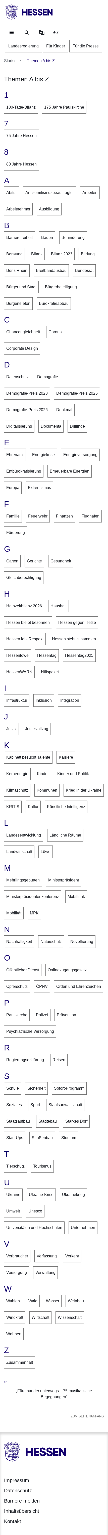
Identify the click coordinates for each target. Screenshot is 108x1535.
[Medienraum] (42, 32)
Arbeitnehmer (18, 209)
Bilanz (36, 254)
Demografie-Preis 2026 (27, 410)
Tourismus (42, 1166)
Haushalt (58, 606)
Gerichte (34, 561)
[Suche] (27, 32)
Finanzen (64, 516)
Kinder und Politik (73, 774)
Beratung (14, 254)
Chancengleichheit (23, 332)
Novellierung (81, 941)
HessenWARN (19, 672)
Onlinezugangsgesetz (67, 970)
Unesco (35, 1211)
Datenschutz (17, 377)
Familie (13, 516)
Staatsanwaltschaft (65, 1105)
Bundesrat (84, 270)
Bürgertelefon (18, 303)
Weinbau (76, 1301)
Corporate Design (22, 348)
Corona (55, 332)
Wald (32, 1301)
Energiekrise (43, 455)
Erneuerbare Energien (69, 471)
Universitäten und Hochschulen (34, 1227)
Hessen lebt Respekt (24, 639)
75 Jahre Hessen (21, 136)
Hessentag (47, 655)
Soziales (14, 1105)
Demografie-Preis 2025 (77, 393)
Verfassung (47, 1256)
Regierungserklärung (25, 1060)
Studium (68, 1138)
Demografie (47, 377)
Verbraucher (17, 1256)
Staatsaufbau (18, 1121)
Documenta (51, 426)
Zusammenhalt (19, 1362)
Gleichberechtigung (23, 577)
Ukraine (13, 1195)
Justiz (11, 729)
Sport (35, 1105)
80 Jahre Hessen (21, 164)
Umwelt (13, 1211)
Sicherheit (36, 1088)
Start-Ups (14, 1138)
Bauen (47, 237)
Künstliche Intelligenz (66, 807)
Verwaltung (45, 1272)
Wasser (52, 1301)
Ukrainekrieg (73, 1195)
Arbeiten (89, 192)
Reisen (58, 1060)
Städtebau (47, 1121)
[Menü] (12, 32)
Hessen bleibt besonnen (28, 622)
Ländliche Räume (65, 835)
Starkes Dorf (76, 1121)
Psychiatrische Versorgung (30, 1031)
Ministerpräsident (63, 880)
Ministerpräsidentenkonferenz (32, 896)
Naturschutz (51, 941)
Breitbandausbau (51, 270)
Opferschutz (17, 986)
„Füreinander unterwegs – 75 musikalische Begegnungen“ (54, 1394)
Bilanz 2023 (61, 254)
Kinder (43, 774)
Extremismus (39, 488)
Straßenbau (42, 1138)
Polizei (42, 1015)
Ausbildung (49, 209)
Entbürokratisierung (23, 471)
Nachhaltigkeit (19, 941)
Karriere (66, 757)
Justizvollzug (36, 729)
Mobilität (13, 913)
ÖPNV (42, 986)
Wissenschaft (70, 1317)
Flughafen (90, 516)
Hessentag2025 (79, 655)
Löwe (45, 852)
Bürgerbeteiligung (61, 287)
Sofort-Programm (69, 1088)
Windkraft (14, 1317)
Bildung (88, 254)
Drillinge (77, 426)
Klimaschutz (17, 790)
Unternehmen (83, 1227)
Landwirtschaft (19, 852)
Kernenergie (17, 774)
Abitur (11, 192)
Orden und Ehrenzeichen (78, 986)
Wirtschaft (40, 1317)
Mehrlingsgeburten (23, 880)
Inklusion (44, 700)
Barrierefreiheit (19, 237)
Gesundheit (60, 561)
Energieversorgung (80, 455)
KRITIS (12, 807)
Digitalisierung (19, 426)
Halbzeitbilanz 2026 (24, 606)
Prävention (66, 1015)
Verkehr (72, 1256)
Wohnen (13, 1334)
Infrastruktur (16, 700)
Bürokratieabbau (54, 303)
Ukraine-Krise (41, 1195)
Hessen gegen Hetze (77, 622)
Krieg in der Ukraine (83, 790)
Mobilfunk (76, 896)
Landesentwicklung (23, 835)
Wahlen (13, 1301)
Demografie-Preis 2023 (27, 393)
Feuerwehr (37, 516)
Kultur (33, 807)
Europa (12, 488)
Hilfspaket (50, 672)
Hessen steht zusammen (74, 639)
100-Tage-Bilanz (21, 107)
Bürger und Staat (21, 287)
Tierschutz (15, 1166)
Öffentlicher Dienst (22, 970)
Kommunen (47, 790)
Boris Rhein (16, 270)
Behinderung (73, 237)
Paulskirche (16, 1015)
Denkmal (64, 410)
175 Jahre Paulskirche (64, 107)
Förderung (15, 532)
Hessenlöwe (17, 655)
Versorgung (16, 1272)
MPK (34, 913)
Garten (12, 561)
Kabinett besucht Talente (28, 757)
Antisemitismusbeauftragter (49, 192)
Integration (69, 700)
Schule (12, 1088)
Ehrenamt (15, 455)
